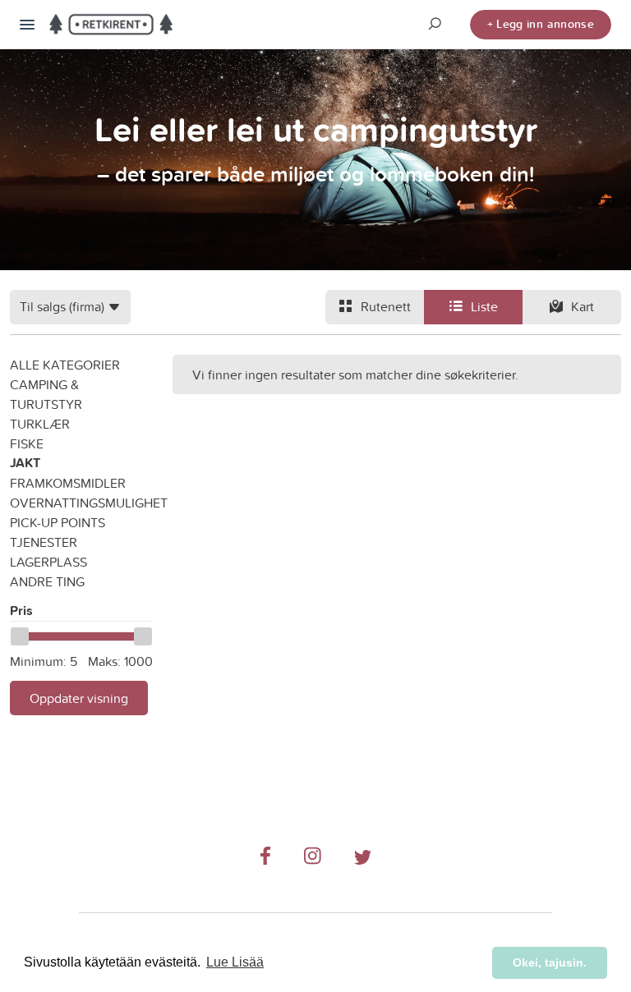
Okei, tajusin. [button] (550, 962)
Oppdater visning (79, 698)
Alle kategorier (65, 365)
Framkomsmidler (68, 483)
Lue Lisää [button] (235, 962)
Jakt (25, 462)
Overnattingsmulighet (81, 503)
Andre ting (47, 581)
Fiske (27, 443)
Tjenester (43, 542)
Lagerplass (48, 562)
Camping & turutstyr (46, 394)
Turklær (40, 424)
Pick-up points (57, 522)
